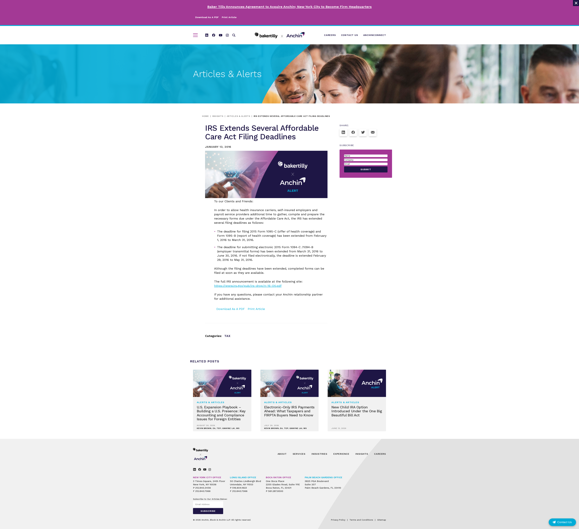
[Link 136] (207, 454)
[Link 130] (353, 132)
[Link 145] (204, 469)
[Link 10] (280, 35)
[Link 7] (220, 35)
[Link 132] (373, 132)
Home (205, 116)
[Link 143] (194, 469)
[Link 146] (209, 469)
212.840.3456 (203, 487)
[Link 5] (206, 35)
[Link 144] (199, 469)
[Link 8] (227, 35)
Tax (227, 336)
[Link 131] (363, 132)
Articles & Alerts (238, 116)
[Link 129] (343, 132)
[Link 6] (213, 35)
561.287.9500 (275, 491)
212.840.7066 (202, 491)
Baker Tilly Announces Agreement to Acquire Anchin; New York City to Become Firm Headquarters (289, 7)
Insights (217, 116)
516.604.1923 (239, 487)
